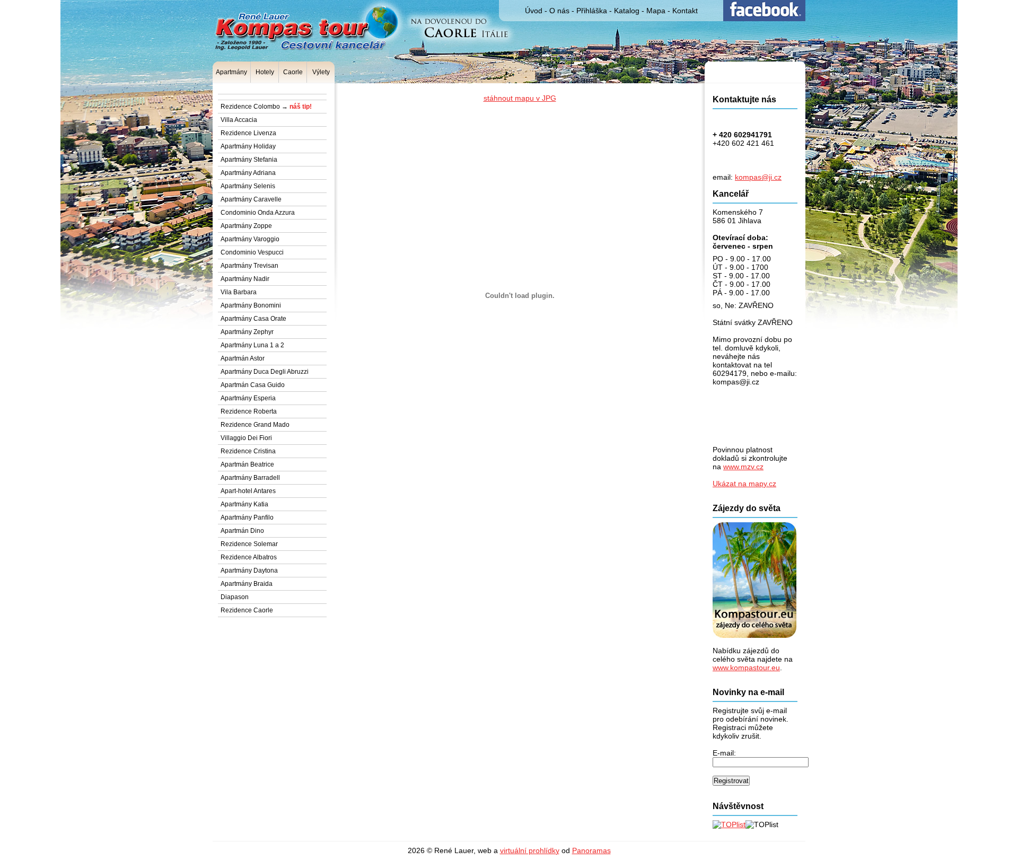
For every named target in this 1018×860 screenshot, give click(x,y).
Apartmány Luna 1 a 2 (252, 345)
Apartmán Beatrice (247, 464)
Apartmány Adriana (248, 173)
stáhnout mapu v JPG (520, 98)
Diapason (235, 597)
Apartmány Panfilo (247, 517)
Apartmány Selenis (248, 186)
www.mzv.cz (743, 466)
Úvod (533, 10)
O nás (559, 10)
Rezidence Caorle (247, 610)
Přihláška (591, 10)
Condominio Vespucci (252, 252)
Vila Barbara (239, 292)
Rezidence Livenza (248, 133)
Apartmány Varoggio (250, 239)
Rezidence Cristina (248, 451)
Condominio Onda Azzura (258, 212)
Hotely (265, 72)
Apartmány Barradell (250, 477)
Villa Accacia (239, 120)
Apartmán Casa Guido (253, 385)
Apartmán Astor (243, 358)
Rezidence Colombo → (266, 106)
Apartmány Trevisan (249, 265)
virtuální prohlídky (529, 850)
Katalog (626, 10)
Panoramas (591, 850)
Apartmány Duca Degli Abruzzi (265, 371)
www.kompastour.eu (746, 667)
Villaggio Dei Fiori (246, 438)
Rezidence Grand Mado (255, 424)
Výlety (321, 72)
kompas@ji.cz (758, 177)
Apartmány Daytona (249, 570)
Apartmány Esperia (248, 398)
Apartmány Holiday (248, 146)
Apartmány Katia (244, 504)
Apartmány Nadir (245, 279)
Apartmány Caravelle (251, 199)
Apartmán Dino (242, 530)
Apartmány (231, 72)
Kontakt (685, 10)
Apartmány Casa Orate (253, 318)
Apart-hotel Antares (248, 491)
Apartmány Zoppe (246, 226)
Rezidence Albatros (249, 557)
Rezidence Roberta (249, 411)
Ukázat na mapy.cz (744, 483)
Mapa (655, 10)
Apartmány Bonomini (251, 305)
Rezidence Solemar (249, 544)
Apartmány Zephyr (247, 332)
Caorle (293, 72)
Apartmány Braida (247, 583)
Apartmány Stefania (249, 159)
